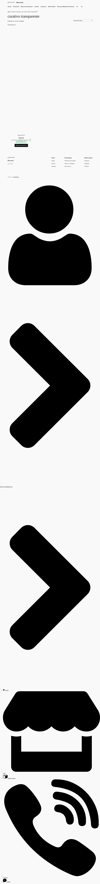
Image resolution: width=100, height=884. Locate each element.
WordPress (16, 177)
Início (9, 11)
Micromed (19, 2)
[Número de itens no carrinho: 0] (81, 6)
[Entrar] (77, 6)
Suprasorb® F (21, 135)
